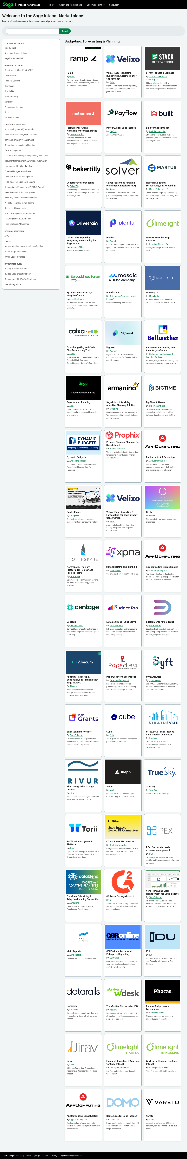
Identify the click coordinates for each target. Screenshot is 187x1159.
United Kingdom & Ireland (16, 251)
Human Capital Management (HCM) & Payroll (24, 187)
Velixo (112, 82)
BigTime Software (155, 402)
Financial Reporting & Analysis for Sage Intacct (122, 1062)
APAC (7, 235)
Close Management (13, 150)
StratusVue (154, 738)
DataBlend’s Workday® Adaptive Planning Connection (83, 898)
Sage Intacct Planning (78, 402)
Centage (71, 621)
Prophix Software (117, 448)
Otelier (150, 512)
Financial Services (12, 80)
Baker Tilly (74, 186)
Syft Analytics (153, 676)
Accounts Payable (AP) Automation (20, 129)
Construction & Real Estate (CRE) (19, 70)
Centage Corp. (76, 625)
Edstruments (155, 625)
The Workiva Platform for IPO (122, 1006)
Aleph (109, 786)
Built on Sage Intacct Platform (18, 274)
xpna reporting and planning (121, 566)
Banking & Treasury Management (19, 140)
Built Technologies (157, 131)
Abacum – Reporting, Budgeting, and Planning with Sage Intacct (82, 679)
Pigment (111, 347)
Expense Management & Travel (18, 171)
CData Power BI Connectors (121, 841)
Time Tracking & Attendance (17, 224)
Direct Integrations (13, 284)
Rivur (72, 793)
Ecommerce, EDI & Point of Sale (18, 166)
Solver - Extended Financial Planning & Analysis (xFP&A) (121, 184)
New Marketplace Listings (16, 53)
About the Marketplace (70, 4)
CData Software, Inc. (118, 845)
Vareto (149, 1115)
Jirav (69, 1061)
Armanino (114, 409)
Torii (72, 848)
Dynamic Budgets (76, 457)
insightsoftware (77, 299)
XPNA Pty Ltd (115, 570)
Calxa (72, 354)
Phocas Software (156, 1012)
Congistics (74, 515)
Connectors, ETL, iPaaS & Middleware (21, 279)
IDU (148, 951)
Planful (110, 237)
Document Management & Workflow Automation (26, 161)
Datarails (72, 1006)
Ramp (70, 72)
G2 (111, 900)
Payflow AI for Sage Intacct (121, 127)
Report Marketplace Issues (71, 1155)
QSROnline (114, 957)
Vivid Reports (74, 951)
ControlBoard (74, 512)
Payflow (113, 131)
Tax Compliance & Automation (18, 218)
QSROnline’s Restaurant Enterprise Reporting (119, 952)
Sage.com (114, 4)
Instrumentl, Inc (77, 134)
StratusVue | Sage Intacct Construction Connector (160, 733)
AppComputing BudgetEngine (162, 566)
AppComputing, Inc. (158, 460)
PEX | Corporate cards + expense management (159, 849)
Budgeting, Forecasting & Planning (20, 145)
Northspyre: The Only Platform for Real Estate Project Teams (80, 569)
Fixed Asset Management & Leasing (20, 182)
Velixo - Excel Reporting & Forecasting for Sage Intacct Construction (121, 515)
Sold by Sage (10, 48)
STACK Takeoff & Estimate (160, 72)
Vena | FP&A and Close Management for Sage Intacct (162, 892)
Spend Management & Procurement (20, 213)
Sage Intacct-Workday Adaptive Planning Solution (120, 403)
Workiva (113, 1009)
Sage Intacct (25, 1155)
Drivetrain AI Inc (77, 247)
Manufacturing (11, 96)
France (8, 241)
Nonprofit (9, 101)
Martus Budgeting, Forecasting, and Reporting (161, 184)
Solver (112, 189)
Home (51, 4)
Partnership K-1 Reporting (160, 457)
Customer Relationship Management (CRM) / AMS (26, 155)
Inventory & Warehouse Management (21, 197)
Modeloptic (152, 292)
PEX (151, 854)
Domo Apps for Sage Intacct (121, 1115)
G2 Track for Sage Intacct (120, 896)
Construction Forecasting (80, 182)
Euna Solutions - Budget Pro (121, 621)
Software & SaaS (12, 117)
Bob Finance (113, 292)
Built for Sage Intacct (157, 127)
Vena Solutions (155, 897)
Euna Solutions (116, 625)
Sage (72, 406)
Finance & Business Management (19, 176)
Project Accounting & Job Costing (19, 203)
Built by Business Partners (16, 268)
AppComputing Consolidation (82, 1115)
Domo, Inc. (114, 1119)
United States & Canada (15, 257)
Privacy (54, 1155)
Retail (7, 112)
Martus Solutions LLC (158, 189)
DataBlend (74, 903)
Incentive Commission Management (20, 192)
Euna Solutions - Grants (79, 731)
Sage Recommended (14, 58)
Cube (109, 731)
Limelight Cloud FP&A (158, 244)
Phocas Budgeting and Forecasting (158, 1007)
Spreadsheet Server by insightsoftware (79, 294)
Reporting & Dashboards (15, 208)
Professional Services (14, 107)
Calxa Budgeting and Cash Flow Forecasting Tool (81, 349)
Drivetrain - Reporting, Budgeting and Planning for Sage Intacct (81, 240)
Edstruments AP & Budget (160, 621)
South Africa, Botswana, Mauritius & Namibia (24, 246)
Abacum (73, 686)
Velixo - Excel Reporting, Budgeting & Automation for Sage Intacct (121, 75)
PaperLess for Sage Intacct (121, 676)
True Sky (150, 786)
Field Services (11, 75)
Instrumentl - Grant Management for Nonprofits (82, 129)
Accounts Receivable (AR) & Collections (21, 134)
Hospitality (9, 91)
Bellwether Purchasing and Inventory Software (160, 349)
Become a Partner (95, 4)
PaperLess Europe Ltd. (119, 680)
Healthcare (9, 86)
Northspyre (75, 576)
